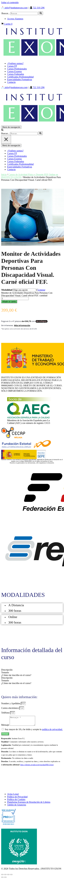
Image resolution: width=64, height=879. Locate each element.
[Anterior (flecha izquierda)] (2, 877)
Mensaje (5, 725)
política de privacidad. (52, 729)
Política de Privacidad (17, 796)
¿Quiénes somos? (15, 63)
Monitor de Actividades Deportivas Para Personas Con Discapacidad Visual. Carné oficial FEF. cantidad (26, 294)
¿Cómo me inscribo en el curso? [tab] (16, 675)
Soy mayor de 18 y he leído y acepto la (34, 729)
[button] (41, 13)
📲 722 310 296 (37, 7)
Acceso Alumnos (15, 18)
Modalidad (6, 290)
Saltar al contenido (10, 2)
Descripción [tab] (7, 669)
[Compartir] (8, 874)
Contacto (11, 82)
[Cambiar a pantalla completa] (5, 874)
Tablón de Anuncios (16, 804)
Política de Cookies (16, 799)
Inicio (4, 174)
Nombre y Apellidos (11, 703)
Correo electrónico (10, 708)
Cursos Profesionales (17, 68)
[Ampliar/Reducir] (2, 874)
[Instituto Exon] (32, 42)
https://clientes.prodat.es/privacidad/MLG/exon (37, 765)
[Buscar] (40, 13)
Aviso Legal (13, 794)
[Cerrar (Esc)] (11, 874)
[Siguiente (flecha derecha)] (5, 877)
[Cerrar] (6, 139)
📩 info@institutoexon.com (14, 7)
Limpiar (41, 290)
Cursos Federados (15, 74)
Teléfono (5, 712)
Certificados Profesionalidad (20, 77)
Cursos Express (14, 71)
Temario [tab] (5, 672)
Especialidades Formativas (19, 79)
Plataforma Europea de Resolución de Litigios (28, 802)
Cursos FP (12, 66)
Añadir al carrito (9, 301)
